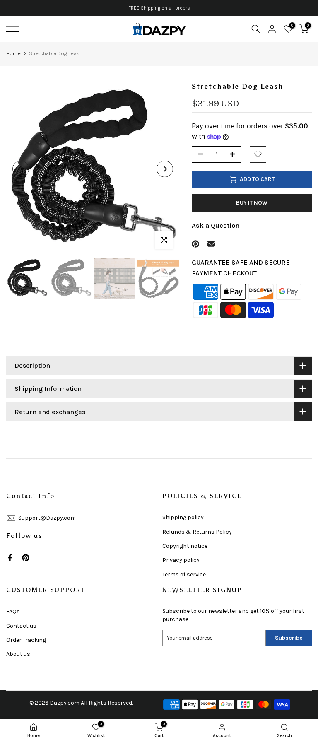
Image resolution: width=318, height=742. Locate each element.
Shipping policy (183, 517)
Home (13, 53)
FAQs (13, 611)
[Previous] (20, 169)
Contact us (21, 625)
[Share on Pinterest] (195, 244)
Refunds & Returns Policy (197, 531)
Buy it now (251, 202)
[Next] (165, 169)
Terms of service (184, 574)
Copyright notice (184, 545)
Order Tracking (26, 639)
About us (18, 654)
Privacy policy (181, 560)
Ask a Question (215, 225)
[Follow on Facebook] (10, 558)
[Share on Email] (211, 244)
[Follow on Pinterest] (25, 558)
